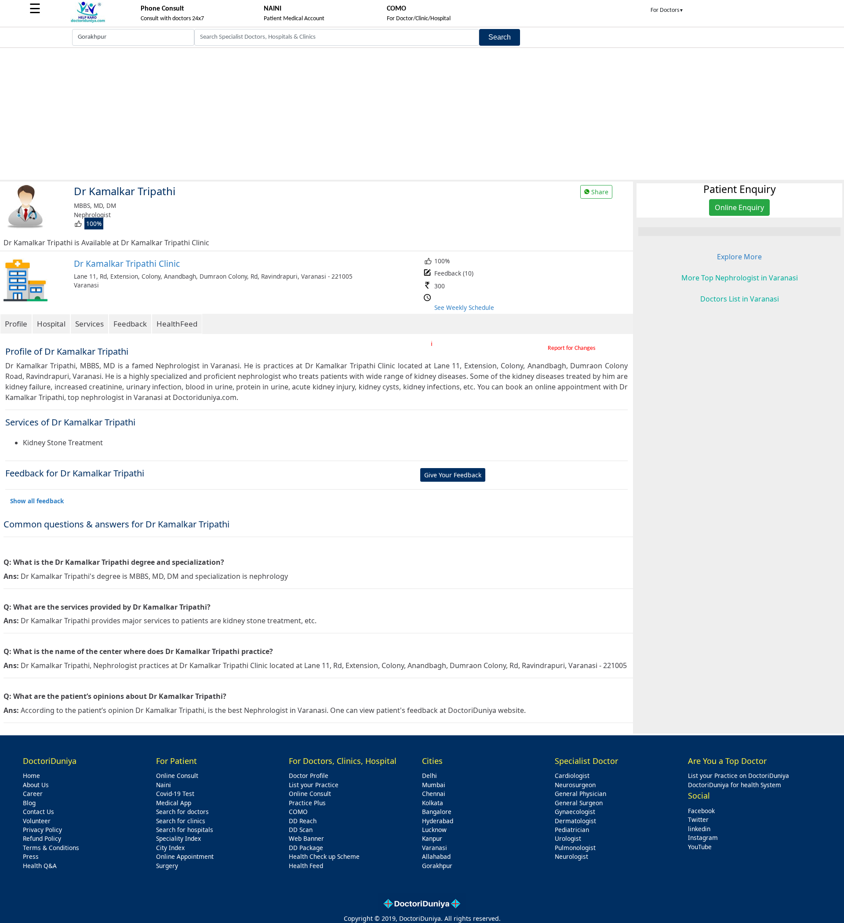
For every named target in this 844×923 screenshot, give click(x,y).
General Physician (580, 793)
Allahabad (436, 856)
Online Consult (177, 775)
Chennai (433, 793)
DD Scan (301, 829)
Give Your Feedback (452, 475)
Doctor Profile (308, 775)
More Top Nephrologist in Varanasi (739, 278)
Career (33, 793)
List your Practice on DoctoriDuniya (738, 775)
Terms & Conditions (51, 847)
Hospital (51, 324)
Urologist (568, 838)
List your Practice (313, 785)
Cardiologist (572, 775)
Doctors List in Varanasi (739, 299)
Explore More (739, 257)
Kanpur (432, 838)
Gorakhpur (437, 865)
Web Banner (306, 838)
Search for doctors (182, 811)
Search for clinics (180, 821)
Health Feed (306, 865)
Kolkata (432, 803)
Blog (29, 803)
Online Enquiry (739, 207)
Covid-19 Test (175, 793)
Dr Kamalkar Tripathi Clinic (127, 263)
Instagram (703, 837)
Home (31, 775)
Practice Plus (307, 803)
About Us (36, 785)
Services (89, 324)
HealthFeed (176, 324)
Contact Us (38, 811)
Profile (16, 324)
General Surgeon (579, 803)
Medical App (173, 803)
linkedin (699, 829)
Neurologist (571, 856)
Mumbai (433, 785)
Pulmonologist (575, 847)
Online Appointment (185, 856)
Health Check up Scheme (324, 856)
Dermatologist (575, 821)
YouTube (700, 847)
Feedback (130, 324)
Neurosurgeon (575, 785)
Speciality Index (178, 838)
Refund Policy (42, 838)
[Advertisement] (422, 113)
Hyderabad (437, 821)
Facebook (701, 811)
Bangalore (436, 811)
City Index (170, 847)
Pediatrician (572, 829)
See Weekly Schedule (464, 307)
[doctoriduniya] (88, 21)
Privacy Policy (42, 829)
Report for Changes (571, 348)
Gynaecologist (575, 811)
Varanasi (434, 847)
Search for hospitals (184, 829)
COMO (298, 811)
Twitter (698, 819)
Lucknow (434, 829)
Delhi (429, 775)
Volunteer (37, 821)
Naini (163, 785)
